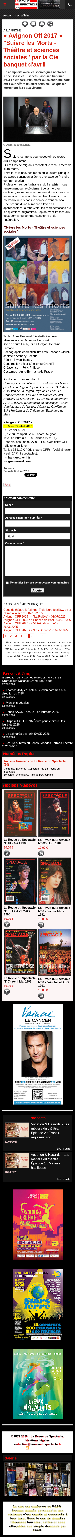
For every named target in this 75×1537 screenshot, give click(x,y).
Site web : (11, 530)
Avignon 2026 (50, 659)
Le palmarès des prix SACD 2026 (28, 720)
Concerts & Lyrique (29, 642)
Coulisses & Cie (37, 652)
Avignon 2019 (32, 649)
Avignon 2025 (36, 659)
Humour (16, 646)
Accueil (7, 15)
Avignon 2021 (13, 656)
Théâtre (7, 642)
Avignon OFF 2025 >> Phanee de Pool (28, 620)
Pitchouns (36, 646)
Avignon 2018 (17, 649)
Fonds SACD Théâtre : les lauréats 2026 (32, 698)
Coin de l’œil (52, 652)
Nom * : (9, 504)
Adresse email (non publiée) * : (24, 517)
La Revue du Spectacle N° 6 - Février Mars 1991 (54, 911)
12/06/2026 (11, 1141)
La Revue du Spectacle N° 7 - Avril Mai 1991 (20, 979)
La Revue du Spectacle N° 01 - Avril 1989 (20, 841)
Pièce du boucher (20, 652)
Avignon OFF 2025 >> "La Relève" (25, 616)
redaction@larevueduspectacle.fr (37, 1444)
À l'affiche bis (57, 642)
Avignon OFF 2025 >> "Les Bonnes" (27, 630)
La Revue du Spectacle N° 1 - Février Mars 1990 (20, 911)
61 (43, 636)
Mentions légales (37, 1440)
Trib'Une (59, 649)
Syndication (37, 1448)
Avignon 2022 (28, 656)
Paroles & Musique (52, 646)
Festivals (26, 646)
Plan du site (15, 1448)
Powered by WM (57, 1448)
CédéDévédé (47, 649)
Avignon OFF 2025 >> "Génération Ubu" (29, 623)
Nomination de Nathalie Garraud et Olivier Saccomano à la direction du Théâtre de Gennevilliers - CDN (37, 746)
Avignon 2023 (43, 656)
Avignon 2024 (58, 656)
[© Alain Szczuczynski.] (37, 98)
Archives (64, 652)
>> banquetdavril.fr (17, 457)
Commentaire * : (15, 543)
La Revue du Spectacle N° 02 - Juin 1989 (54, 841)
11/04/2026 (11, 1172)
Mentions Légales (17, 689)
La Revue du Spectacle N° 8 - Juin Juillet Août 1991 (54, 982)
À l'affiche (23, 15)
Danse (16, 642)
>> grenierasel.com (17, 461)
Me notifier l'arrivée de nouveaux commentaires (39, 582)
